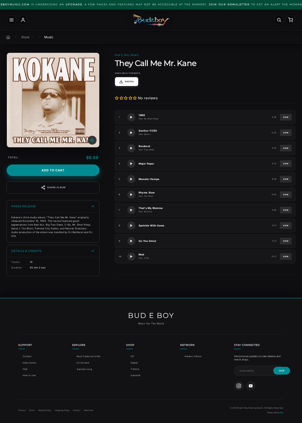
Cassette (136, 375)
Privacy (21, 410)
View (286, 117)
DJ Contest (83, 363)
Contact (27, 356)
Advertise (88, 410)
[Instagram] (238, 385)
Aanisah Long (84, 369)
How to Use (29, 375)
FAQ (25, 369)
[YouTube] (250, 385)
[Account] (23, 20)
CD (132, 356)
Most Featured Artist (88, 356)
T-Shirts (135, 369)
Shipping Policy (62, 410)
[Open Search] (279, 20)
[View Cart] (290, 20)
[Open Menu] (11, 20)
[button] (126, 98)
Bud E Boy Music (127, 55)
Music (49, 37)
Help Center (30, 363)
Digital (134, 363)
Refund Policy (45, 410)
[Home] (8, 37)
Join (282, 371)
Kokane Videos (193, 356)
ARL (281, 412)
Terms (32, 410)
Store (25, 37)
